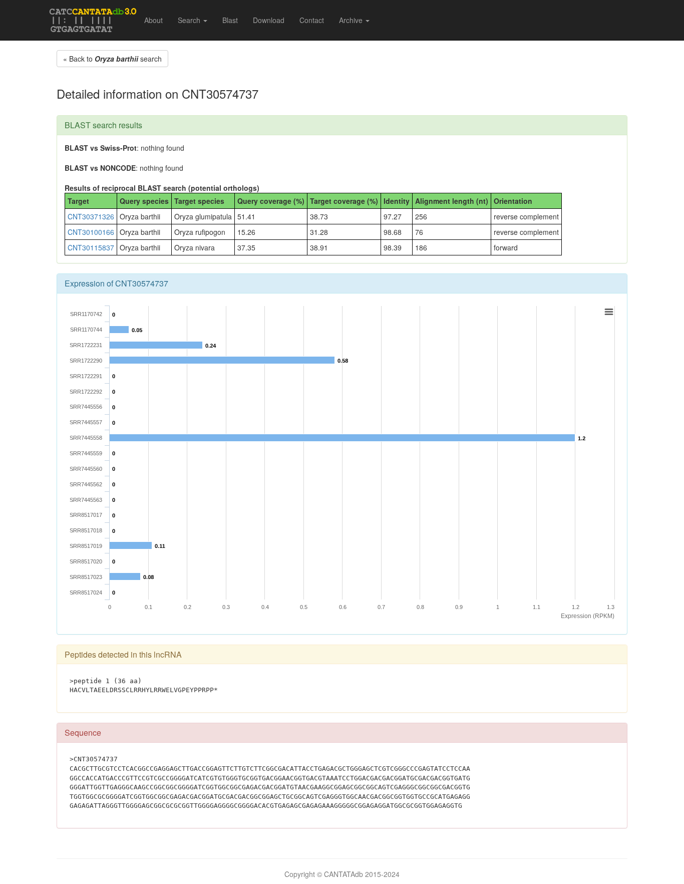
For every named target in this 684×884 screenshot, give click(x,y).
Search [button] (190, 20)
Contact (311, 20)
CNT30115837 (91, 247)
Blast (230, 20)
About (153, 20)
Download (268, 20)
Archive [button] (352, 20)
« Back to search (112, 59)
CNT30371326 (91, 216)
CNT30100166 (91, 232)
